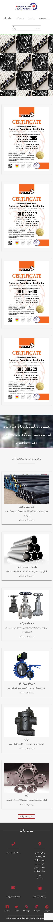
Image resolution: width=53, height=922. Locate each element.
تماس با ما (7, 18)
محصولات (20, 18)
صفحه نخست (44, 18)
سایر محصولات (26, 816)
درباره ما (31, 18)
